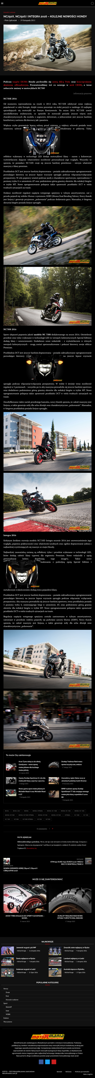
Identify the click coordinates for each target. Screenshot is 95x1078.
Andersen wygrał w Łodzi (25, 969)
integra (67, 815)
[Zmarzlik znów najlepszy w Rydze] (55, 951)
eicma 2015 (16, 811)
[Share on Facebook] (55, 828)
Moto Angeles (88, 1074)
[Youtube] (54, 1062)
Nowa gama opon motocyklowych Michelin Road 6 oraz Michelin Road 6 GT (32, 791)
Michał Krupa (21, 951)
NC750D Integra (28, 819)
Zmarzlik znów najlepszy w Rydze (76, 948)
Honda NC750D (10, 815)
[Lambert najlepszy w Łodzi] (55, 961)
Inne (7, 1011)
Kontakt (59, 1072)
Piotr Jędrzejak (11, 20)
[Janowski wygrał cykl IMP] (7, 951)
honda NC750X (56, 815)
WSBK (8, 1014)
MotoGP (9, 1007)
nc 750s (85, 815)
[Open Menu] (2, 3)
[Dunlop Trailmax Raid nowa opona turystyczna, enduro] (54, 764)
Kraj (7, 996)
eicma (7, 811)
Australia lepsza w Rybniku (74, 969)
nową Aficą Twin (61, 81)
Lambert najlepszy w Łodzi (74, 958)
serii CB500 (76, 85)
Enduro (6, 1018)
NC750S (39, 819)
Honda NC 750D (52, 811)
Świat (8, 992)
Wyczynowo (7, 1022)
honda (26, 811)
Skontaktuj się (32, 848)
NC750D (16, 819)
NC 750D (76, 815)
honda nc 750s (66, 811)
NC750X (48, 819)
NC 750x (7, 819)
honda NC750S (42, 815)
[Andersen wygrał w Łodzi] (7, 972)
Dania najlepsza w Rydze (25, 958)
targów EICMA (20, 81)
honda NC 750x (79, 811)
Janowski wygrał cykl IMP (26, 948)
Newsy (5, 988)
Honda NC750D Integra (26, 815)
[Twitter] (47, 1062)
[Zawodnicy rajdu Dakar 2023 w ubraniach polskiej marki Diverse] (54, 780)
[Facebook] (41, 1062)
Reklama (68, 1072)
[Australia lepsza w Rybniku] (55, 972)
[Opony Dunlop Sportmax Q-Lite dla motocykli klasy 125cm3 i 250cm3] (11, 780)
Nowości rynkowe (12, 1000)
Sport (5, 1003)
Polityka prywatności (82, 1072)
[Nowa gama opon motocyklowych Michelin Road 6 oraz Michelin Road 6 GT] (11, 792)
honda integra (38, 811)
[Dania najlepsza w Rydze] (7, 961)
